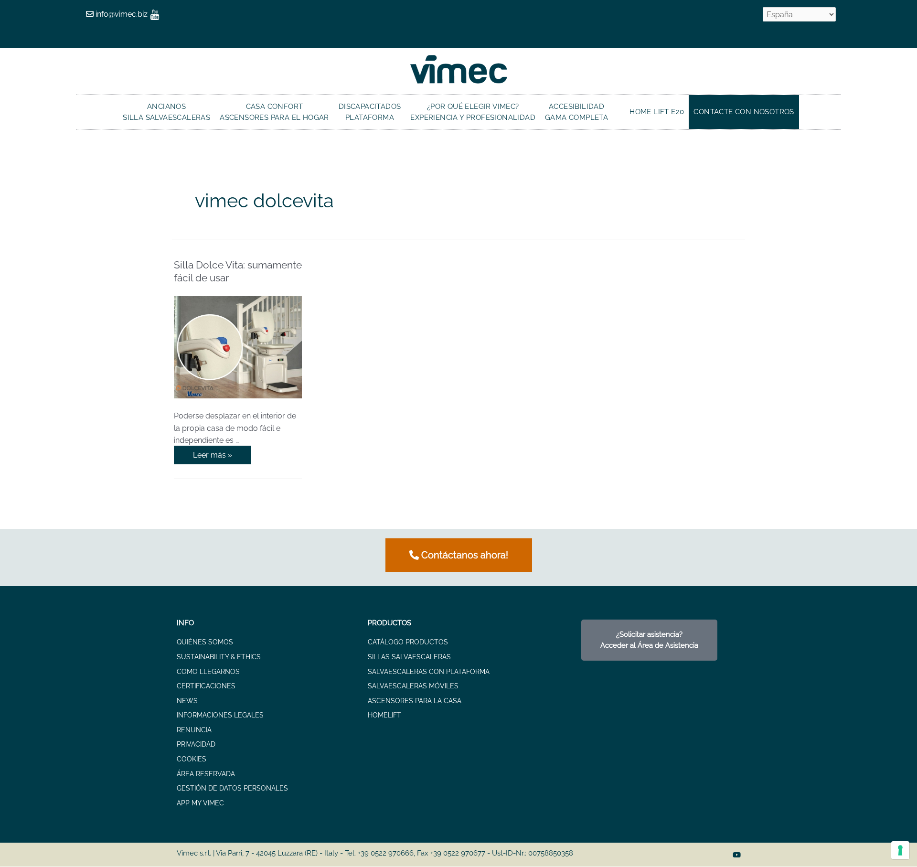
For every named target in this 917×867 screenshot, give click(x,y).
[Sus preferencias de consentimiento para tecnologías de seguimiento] (900, 850)
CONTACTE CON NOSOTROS (743, 111)
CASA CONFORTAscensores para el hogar (274, 112)
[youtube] (154, 14)
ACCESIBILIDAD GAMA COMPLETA (576, 112)
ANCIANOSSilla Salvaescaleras (166, 112)
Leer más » (213, 453)
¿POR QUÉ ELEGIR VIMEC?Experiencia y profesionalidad (472, 112)
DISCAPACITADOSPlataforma (370, 112)
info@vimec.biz (121, 14)
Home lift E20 (656, 111)
